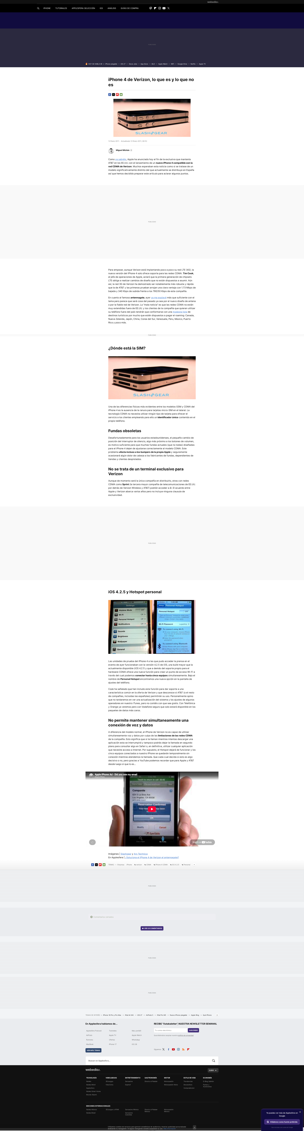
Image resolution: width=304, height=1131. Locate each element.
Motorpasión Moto (171, 1085)
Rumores (89, 1040)
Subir (211, 1070)
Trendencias (188, 1081)
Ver (153, 928)
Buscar (213, 1061)
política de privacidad (186, 1035)
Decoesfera (188, 1085)
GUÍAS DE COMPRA (130, 8)
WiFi (172, 64)
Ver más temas (93, 1050)
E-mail (121, 94)
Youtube (164, 8)
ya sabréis (120, 159)
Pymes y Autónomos (207, 1086)
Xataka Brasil (90, 1113)
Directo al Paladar (151, 1081)
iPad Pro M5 (161, 1015)
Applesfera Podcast (94, 1031)
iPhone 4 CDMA (161, 865)
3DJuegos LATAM (112, 1109)
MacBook (89, 1044)
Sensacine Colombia (129, 1114)
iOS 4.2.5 (175, 865)
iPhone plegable (111, 64)
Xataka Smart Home (93, 1091)
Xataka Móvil (90, 1085)
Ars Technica (141, 854)
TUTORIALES (61, 8)
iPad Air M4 (129, 1015)
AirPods (89, 1035)
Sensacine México (132, 1109)
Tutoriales (112, 1031)
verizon (139, 865)
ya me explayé (158, 297)
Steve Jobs (133, 64)
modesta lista (180, 312)
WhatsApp (136, 1040)
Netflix (193, 64)
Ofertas (112, 1040)
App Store (144, 64)
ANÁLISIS (112, 8)
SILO (153, 64)
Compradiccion (189, 1088)
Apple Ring (195, 1015)
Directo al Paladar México (151, 1110)
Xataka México (91, 1109)
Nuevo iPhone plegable (179, 1015)
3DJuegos (109, 1081)
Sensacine (129, 1081)
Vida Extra (109, 1085)
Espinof (128, 1085)
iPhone (129, 865)
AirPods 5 (150, 1015)
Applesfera (90, 1088)
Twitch (150, 8)
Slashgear (126, 854)
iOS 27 (123, 64)
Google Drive (182, 64)
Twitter (168, 8)
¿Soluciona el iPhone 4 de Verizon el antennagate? (152, 857)
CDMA (148, 865)
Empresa (120, 865)
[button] (124, 150)
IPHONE (47, 8)
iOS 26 (134, 1044)
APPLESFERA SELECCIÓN (83, 8)
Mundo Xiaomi (91, 1095)
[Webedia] (212, 1)
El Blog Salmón (208, 1081)
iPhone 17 (112, 1044)
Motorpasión (168, 1081)
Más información (170, 1129)
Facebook (109, 94)
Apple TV (202, 64)
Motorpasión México (168, 1110)
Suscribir (193, 1030)
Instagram (159, 8)
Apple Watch (163, 64)
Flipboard (155, 8)
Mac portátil (136, 1031)
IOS (101, 8)
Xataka (88, 1081)
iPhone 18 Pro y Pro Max (112, 1015)
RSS (183, 1049)
